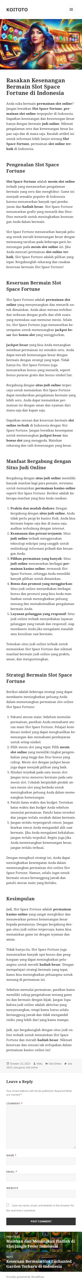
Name (11, 1155)
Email (11, 1171)
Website (12, 1188)
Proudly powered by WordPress (25, 1277)
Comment (14, 1103)
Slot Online (55, 1063)
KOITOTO (17, 9)
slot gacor (19, 1067)
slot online (32, 1067)
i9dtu (39, 1063)
